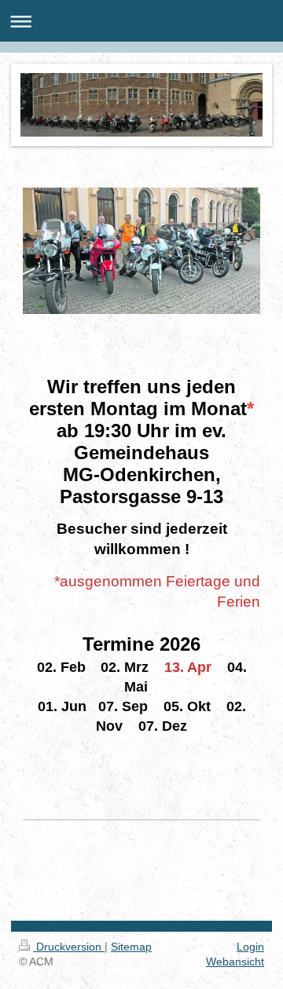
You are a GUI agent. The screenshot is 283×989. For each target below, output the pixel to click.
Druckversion (69, 946)
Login (250, 946)
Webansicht (235, 961)
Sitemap (131, 946)
